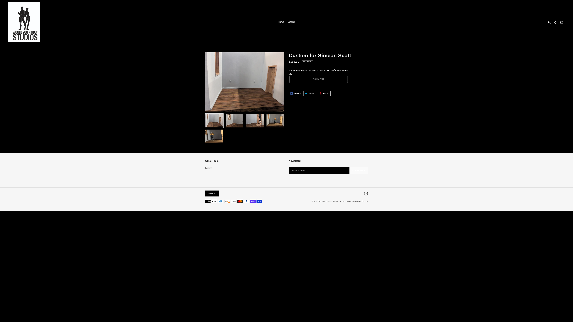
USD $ (211, 193)
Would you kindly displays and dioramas (335, 201)
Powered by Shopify (360, 201)
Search (208, 168)
